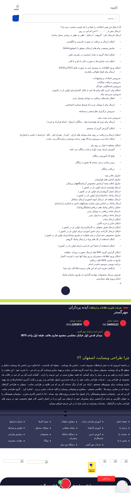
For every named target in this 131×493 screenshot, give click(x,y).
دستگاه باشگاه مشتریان (69, 436)
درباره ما (123, 428)
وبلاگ (46, 440)
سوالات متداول (41, 428)
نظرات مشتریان (15, 440)
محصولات (44, 434)
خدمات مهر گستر (93, 444)
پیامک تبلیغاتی (68, 428)
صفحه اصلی (121, 421)
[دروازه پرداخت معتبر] (92, 467)
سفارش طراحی (15, 434)
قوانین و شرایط (15, 428)
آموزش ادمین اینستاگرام (96, 436)
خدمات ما (123, 434)
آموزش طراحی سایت (91, 421)
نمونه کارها (43, 421)
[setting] (116, 18)
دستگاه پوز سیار (67, 444)
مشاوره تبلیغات (68, 421)
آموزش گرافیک (94, 428)
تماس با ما (122, 440)
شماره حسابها (16, 421)
